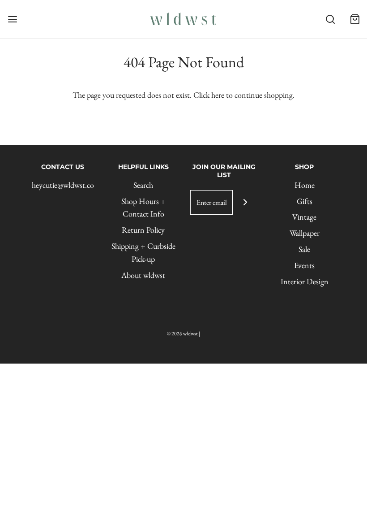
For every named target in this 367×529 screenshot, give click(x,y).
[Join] (245, 202)
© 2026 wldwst (182, 333)
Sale (304, 249)
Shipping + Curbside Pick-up (143, 252)
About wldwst (143, 275)
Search (143, 185)
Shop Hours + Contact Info (143, 207)
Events (304, 265)
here (217, 95)
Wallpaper (305, 233)
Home (304, 185)
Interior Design (305, 281)
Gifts (304, 201)
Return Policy (143, 230)
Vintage (304, 217)
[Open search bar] (330, 19)
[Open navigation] (12, 19)
